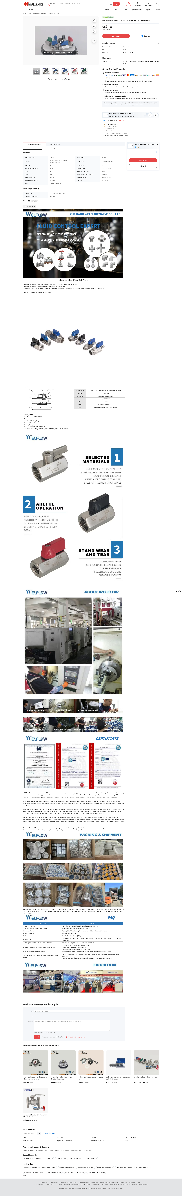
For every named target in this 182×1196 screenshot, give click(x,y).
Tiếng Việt (134, 1184)
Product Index (123, 1182)
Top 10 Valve (69, 1172)
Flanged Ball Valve (91, 1158)
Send (37, 1037)
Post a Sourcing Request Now (75, 1037)
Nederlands (95, 1184)
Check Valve (38, 1158)
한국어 (106, 1184)
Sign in (157, 5)
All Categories (29, 10)
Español (53, 1184)
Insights (139, 1182)
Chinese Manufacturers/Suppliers (68, 1182)
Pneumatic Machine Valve (105, 1168)
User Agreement (102, 1188)
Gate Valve (49, 1158)
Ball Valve (56, 13)
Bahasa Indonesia (143, 1184)
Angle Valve (27, 1158)
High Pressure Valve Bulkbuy (96, 1172)
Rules (158, 10)
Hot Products (44, 1182)
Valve (50, 13)
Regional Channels (113, 1182)
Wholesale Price (94, 1182)
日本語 (111, 1184)
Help (125, 10)
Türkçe (128, 1184)
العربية (101, 1184)
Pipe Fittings (60, 1137)
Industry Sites (103, 1182)
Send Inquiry (116, 36)
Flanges (93, 1137)
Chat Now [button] (146, 36)
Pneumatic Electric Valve (54, 1172)
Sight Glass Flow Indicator (64, 1141)
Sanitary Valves (27, 1141)
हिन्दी (116, 1184)
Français (66, 1184)
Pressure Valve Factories (48, 1168)
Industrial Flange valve (97, 1141)
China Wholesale (83, 1182)
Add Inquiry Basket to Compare (61, 79)
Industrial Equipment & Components (37, 13)
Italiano (82, 1184)
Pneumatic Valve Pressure (124, 1168)
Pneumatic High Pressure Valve (33, 1172)
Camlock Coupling (130, 1137)
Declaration (111, 1188)
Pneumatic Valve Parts (142, 1168)
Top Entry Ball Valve (76, 1158)
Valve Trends (80, 1172)
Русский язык (74, 1184)
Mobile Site (132, 1182)
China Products (54, 1182)
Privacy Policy (119, 1188)
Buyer (115, 10)
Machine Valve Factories (66, 1168)
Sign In (105, 135)
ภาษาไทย (122, 1184)
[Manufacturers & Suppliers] (33, 4)
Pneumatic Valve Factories (85, 1168)
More (24, 1176)
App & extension (136, 10)
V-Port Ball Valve (61, 1158)
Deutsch (88, 1184)
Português (59, 1184)
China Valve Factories (30, 1168)
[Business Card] (156, 152)
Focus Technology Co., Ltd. (79, 1188)
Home (24, 13)
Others (127, 1141)
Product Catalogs (49, 1133)
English (47, 1184)
